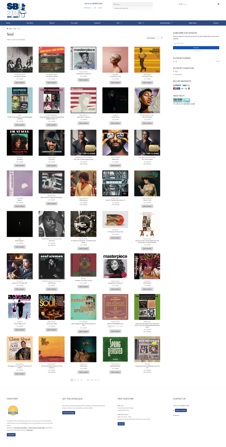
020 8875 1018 (189, 104)
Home (8, 23)
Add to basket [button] (20, 82)
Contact (215, 23)
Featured (97, 23)
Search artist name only (121, 8)
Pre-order (74, 23)
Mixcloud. (30, 430)
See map (121, 424)
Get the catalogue (68, 412)
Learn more (11, 434)
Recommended (165, 23)
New (176, 71)
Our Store (30, 23)
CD (176, 61)
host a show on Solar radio (37, 427)
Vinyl (140, 23)
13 (88, 380)
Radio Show (193, 23)
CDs (118, 23)
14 (92, 380)
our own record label (20, 427)
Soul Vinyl (22, 39)
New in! (52, 23)
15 (95, 380)
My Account (87, 7)
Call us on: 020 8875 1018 (93, 3)
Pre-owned (178, 74)
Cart (95, 7)
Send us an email (181, 410)
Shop (14, 28)
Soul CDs (15, 39)
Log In (100, 7)
